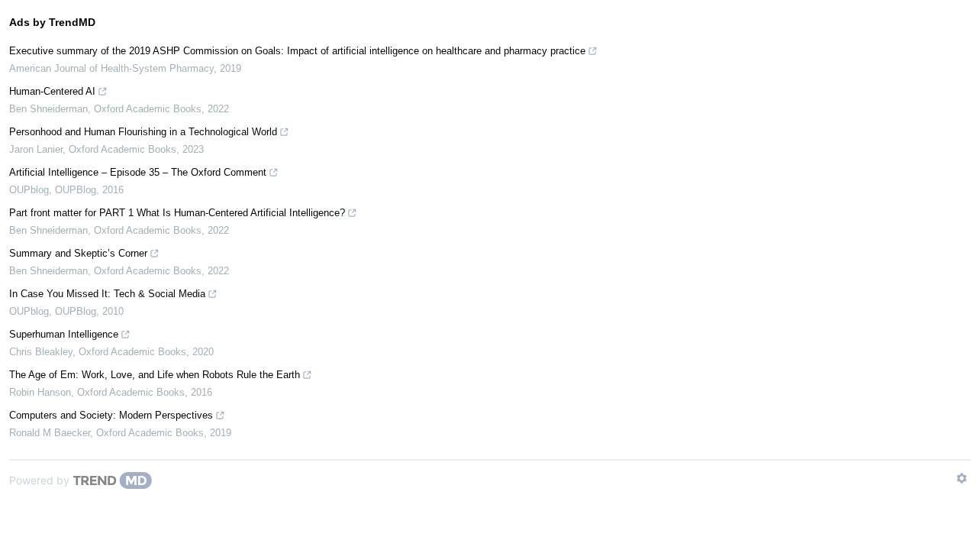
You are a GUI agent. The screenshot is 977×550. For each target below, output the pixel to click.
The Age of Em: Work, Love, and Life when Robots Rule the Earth (154, 374)
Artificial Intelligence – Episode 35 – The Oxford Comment (137, 172)
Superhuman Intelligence (63, 334)
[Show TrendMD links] (962, 478)
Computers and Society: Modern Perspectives (111, 415)
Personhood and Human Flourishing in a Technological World (143, 132)
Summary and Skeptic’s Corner (78, 253)
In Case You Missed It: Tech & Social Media (107, 293)
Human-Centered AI (52, 91)
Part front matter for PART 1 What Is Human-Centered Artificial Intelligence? (177, 212)
